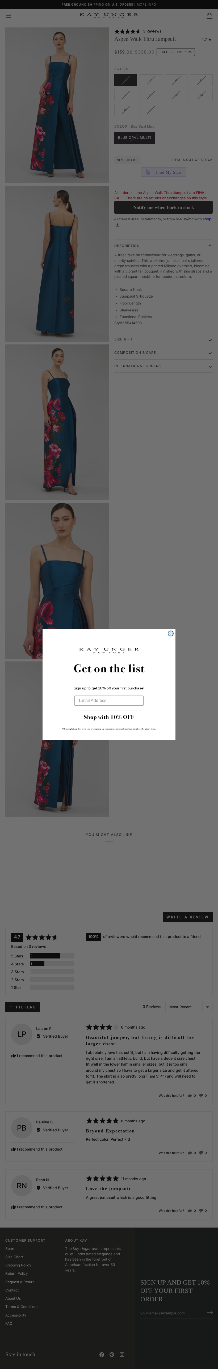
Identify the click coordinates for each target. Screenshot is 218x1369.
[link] (109, 721)
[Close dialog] (170, 633)
